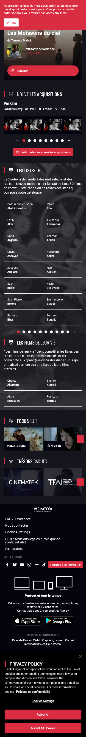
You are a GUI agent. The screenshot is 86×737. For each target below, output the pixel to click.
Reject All (43, 714)
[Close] (80, 657)
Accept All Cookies (43, 728)
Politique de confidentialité (33, 692)
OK (14, 22)
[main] (43, 693)
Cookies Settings (43, 701)
